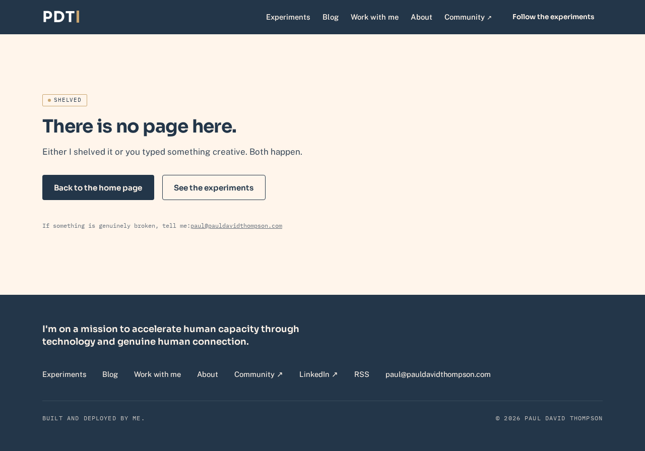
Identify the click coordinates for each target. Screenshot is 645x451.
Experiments (288, 17)
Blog (330, 17)
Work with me (375, 17)
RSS (361, 374)
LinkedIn (318, 373)
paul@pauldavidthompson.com (236, 225)
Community (468, 16)
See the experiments (213, 187)
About (421, 17)
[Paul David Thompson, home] (60, 17)
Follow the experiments (553, 17)
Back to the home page (98, 187)
